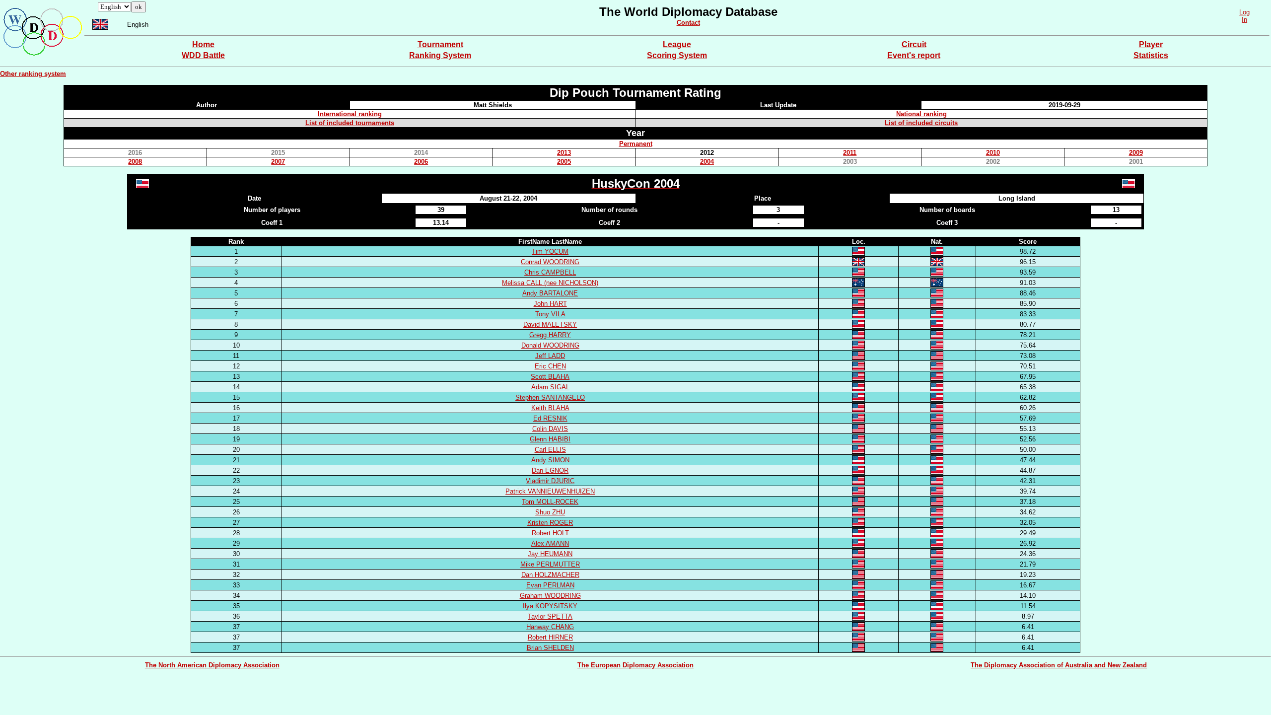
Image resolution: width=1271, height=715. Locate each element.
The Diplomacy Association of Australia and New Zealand (1059, 665)
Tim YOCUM (550, 251)
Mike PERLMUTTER (550, 564)
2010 (993, 152)
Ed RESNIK (550, 418)
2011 (849, 152)
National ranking (921, 114)
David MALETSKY (550, 324)
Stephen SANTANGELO (550, 397)
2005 (564, 161)
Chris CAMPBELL (550, 272)
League (677, 44)
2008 (135, 161)
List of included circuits (921, 123)
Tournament (440, 44)
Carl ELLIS (550, 449)
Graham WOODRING (550, 595)
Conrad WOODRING (550, 262)
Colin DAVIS (550, 428)
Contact (688, 22)
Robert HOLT (550, 533)
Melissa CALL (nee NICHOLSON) (550, 282)
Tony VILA (550, 314)
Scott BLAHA (550, 376)
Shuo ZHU (550, 512)
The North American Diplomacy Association (212, 665)
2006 (421, 161)
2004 (707, 161)
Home (203, 44)
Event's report (913, 55)
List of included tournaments (349, 123)
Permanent (635, 143)
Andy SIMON (550, 460)
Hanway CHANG (550, 627)
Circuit (914, 44)
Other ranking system (33, 73)
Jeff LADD (550, 355)
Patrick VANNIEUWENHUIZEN (550, 491)
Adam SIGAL (550, 387)
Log (1244, 12)
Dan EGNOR (550, 470)
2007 (278, 161)
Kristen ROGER (550, 522)
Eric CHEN (550, 366)
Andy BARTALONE (550, 293)
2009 (1136, 152)
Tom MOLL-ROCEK (550, 501)
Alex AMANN (550, 543)
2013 (564, 152)
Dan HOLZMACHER (550, 574)
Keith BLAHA (550, 408)
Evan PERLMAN (550, 585)
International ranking (350, 114)
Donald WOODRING (550, 345)
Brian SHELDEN (550, 647)
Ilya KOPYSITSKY (550, 606)
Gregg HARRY (550, 335)
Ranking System (440, 55)
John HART (550, 303)
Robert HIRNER (550, 637)
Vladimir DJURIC (550, 481)
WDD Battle (203, 55)
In (1244, 19)
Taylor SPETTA (550, 616)
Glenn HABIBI (550, 439)
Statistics (1150, 55)
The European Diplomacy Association (635, 665)
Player (1151, 44)
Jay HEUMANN (550, 554)
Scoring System (677, 55)
